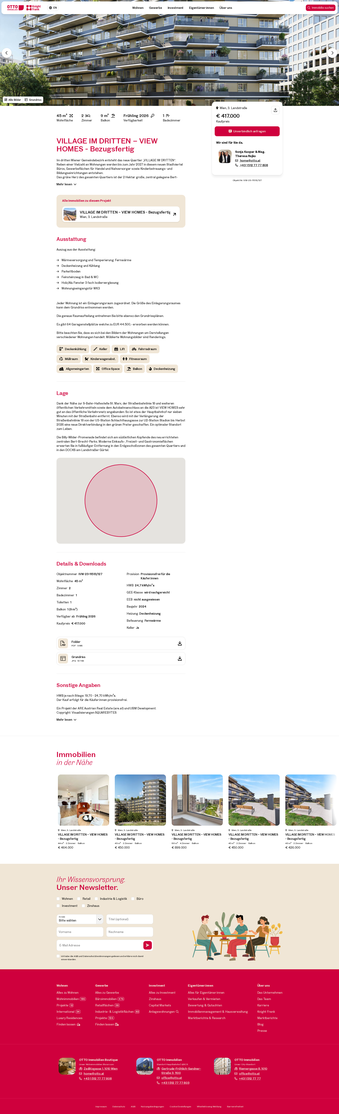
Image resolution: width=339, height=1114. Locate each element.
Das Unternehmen (269, 992)
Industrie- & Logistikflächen (114, 1011)
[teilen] (275, 110)
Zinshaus (155, 999)
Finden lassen (66, 1024)
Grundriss (35, 99)
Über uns (225, 8)
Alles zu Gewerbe (107, 992)
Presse (262, 1030)
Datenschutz (118, 1106)
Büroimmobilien (106, 999)
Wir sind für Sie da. (229, 142)
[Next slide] (332, 53)
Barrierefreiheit (235, 1106)
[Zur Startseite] (24, 8)
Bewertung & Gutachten (205, 1005)
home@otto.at (249, 160)
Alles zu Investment (162, 992)
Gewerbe (155, 8)
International (65, 1011)
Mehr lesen (64, 184)
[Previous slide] (7, 53)
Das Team (264, 999)
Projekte (62, 1005)
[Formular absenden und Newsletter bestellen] (147, 945)
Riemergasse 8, (253, 1069)
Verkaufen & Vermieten (204, 999)
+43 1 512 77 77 (250, 1078)
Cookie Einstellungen (180, 1106)
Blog (260, 1024)
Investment (176, 8)
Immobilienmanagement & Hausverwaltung (218, 1011)
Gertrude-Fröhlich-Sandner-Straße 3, (181, 1071)
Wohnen (138, 8)
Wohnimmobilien (67, 999)
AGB (133, 1106)
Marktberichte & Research (206, 1018)
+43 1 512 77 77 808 (253, 165)
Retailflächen (104, 1005)
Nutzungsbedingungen (152, 1106)
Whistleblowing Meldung (209, 1106)
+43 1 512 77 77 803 (175, 1083)
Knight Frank (266, 1011)
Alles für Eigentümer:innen (206, 992)
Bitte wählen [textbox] (67, 920)
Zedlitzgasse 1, (101, 1069)
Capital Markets (160, 1005)
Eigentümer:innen (201, 8)
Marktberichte (267, 1018)
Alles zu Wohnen (67, 992)
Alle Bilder (14, 99)
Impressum (101, 1106)
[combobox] (79, 919)
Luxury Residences (69, 1018)
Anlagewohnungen (162, 1011)
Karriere (263, 1005)
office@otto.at (171, 1078)
